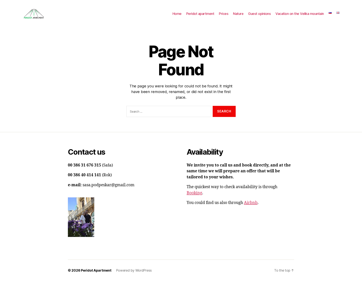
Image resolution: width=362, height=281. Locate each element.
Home (177, 14)
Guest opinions (259, 14)
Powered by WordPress (134, 270)
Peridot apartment (200, 14)
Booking (194, 192)
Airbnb (251, 202)
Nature (238, 14)
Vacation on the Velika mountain (299, 14)
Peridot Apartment (96, 270)
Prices (223, 14)
